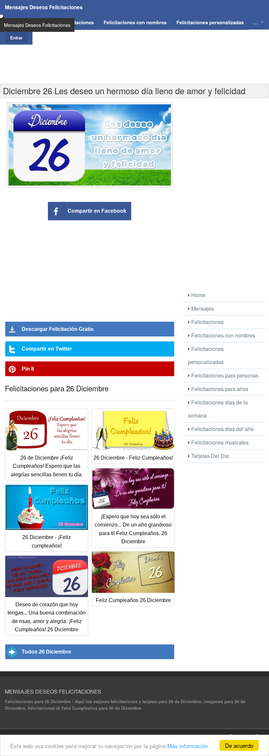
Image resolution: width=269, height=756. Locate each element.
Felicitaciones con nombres (222, 335)
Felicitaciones (207, 322)
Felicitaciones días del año (222, 429)
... (256, 22)
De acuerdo (239, 745)
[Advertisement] (134, 59)
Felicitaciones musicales (219, 442)
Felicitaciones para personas (224, 375)
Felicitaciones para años (219, 389)
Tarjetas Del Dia (209, 456)
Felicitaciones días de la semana (218, 409)
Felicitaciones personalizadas (206, 355)
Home (197, 295)
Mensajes (202, 308)
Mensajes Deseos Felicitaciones (44, 7)
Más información (187, 746)
